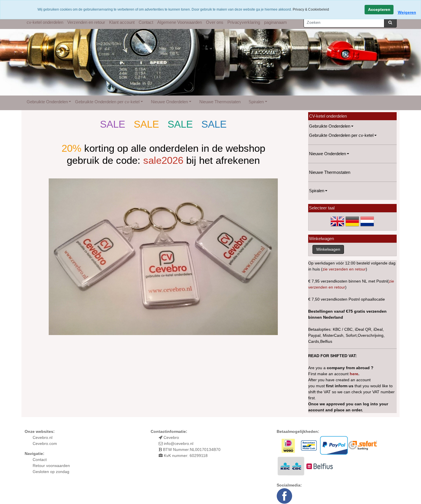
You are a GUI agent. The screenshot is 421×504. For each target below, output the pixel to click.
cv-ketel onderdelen (45, 22)
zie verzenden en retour (344, 269)
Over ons (214, 22)
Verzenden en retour (86, 22)
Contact (146, 22)
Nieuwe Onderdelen (169, 101)
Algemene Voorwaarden (179, 22)
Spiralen (256, 101)
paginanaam (275, 22)
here (354, 373)
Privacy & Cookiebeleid (311, 9)
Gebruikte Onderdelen (47, 101)
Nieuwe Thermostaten (220, 101)
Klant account (122, 22)
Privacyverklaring (243, 22)
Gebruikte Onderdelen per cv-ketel (107, 101)
